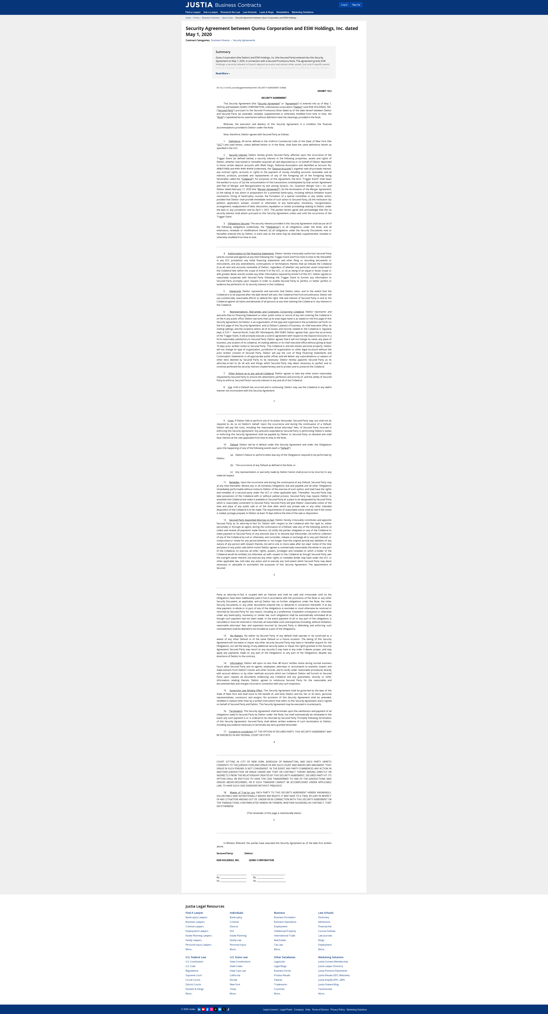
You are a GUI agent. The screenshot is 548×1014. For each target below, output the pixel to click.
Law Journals (325, 935)
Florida (233, 979)
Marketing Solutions (303, 12)
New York (235, 984)
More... (189, 949)
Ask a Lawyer (210, 12)
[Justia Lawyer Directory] (228, 1009)
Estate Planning (238, 935)
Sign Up (356, 5)
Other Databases (284, 957)
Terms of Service (320, 1009)
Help (307, 1009)
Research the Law (230, 12)
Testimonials (325, 989)
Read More (222, 73)
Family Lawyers (194, 940)
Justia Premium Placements (332, 970)
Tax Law (278, 944)
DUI (232, 931)
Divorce (234, 926)
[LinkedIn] (199, 1009)
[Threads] (215, 1009)
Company (299, 1009)
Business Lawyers (195, 921)
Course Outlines (327, 931)
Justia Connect (270, 1009)
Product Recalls (282, 975)
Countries (279, 989)
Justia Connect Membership (333, 961)
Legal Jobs (279, 961)
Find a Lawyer (193, 12)
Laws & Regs (266, 12)
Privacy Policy (338, 1009)
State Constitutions (240, 961)
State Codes (236, 966)
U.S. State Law (239, 957)
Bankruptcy (236, 917)
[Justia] (199, 4)
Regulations (192, 970)
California (235, 975)
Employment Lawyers (197, 931)
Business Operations (285, 921)
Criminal (234, 921)
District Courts (193, 984)
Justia (188, 18)
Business (279, 912)
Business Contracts (210, 18)
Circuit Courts (193, 979)
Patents (278, 979)
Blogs (321, 940)
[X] (224, 1009)
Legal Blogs (280, 966)
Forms (196, 18)
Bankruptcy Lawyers (196, 917)
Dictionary (323, 917)
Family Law (235, 940)
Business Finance (220, 40)
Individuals (236, 912)
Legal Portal (286, 1009)
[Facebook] (207, 1009)
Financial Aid (324, 926)
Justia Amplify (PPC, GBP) (331, 979)
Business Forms (282, 970)
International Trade (284, 935)
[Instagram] (211, 1009)
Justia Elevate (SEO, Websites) (334, 975)
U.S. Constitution (194, 961)
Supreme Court (194, 975)
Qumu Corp (227, 18)
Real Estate (280, 940)
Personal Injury (238, 944)
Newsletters (282, 12)
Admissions (324, 921)
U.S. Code (190, 966)
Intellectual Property (285, 931)
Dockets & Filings (195, 989)
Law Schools (250, 12)
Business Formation (284, 917)
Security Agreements (244, 40)
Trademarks (280, 984)
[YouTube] (203, 1009)
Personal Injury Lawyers (198, 944)
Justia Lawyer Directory (330, 966)
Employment (280, 926)
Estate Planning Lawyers (199, 935)
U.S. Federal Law (196, 957)
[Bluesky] (219, 1009)
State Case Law (238, 970)
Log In (344, 5)
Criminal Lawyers (195, 926)
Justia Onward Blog (328, 984)
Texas (233, 989)
